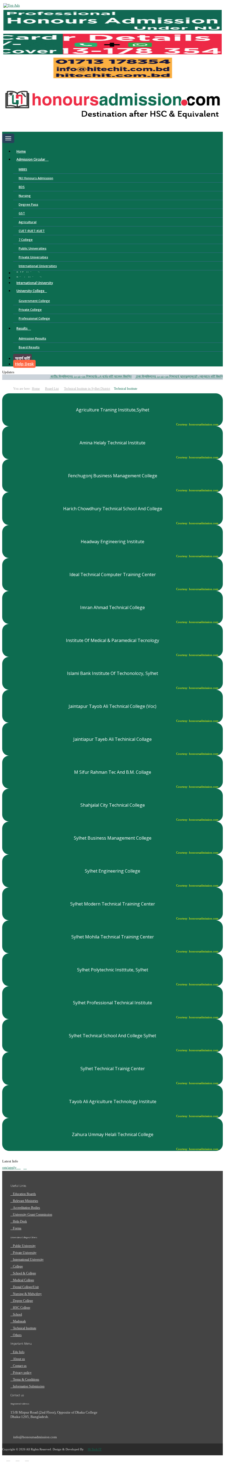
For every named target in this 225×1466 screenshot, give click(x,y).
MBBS (23, 169)
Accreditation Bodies (26, 1208)
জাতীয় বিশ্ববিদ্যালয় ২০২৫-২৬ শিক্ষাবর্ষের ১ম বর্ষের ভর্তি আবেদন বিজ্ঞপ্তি (81, 376)
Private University (24, 1253)
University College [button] (30, 290)
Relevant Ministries (25, 1201)
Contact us (20, 1366)
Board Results (29, 347)
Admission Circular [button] (31, 159)
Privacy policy (22, 1373)
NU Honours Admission (36, 178)
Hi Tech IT (95, 1449)
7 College (26, 239)
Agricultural (27, 222)
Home (21, 151)
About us (19, 1359)
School (17, 1314)
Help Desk (24, 363)
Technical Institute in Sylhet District (87, 389)
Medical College (23, 1280)
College (18, 1266)
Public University (24, 1246)
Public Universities (32, 248)
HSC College (21, 1308)
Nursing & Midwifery (27, 1294)
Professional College (34, 318)
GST (22, 213)
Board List (52, 389)
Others (17, 1335)
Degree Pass (28, 204)
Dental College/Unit (26, 1287)
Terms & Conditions (26, 1379)
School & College (24, 1273)
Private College (30, 309)
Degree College (23, 1301)
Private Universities (33, 257)
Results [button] (22, 328)
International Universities (38, 266)
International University (34, 283)
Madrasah (19, 1321)
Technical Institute (24, 1328)
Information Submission (28, 1386)
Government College (34, 301)
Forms (17, 1228)
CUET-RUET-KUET (32, 231)
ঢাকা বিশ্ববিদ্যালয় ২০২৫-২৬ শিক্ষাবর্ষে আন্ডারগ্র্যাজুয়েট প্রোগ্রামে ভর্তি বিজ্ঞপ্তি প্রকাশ (175, 376)
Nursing (25, 196)
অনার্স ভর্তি (22, 358)
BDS (22, 187)
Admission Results (32, 338)
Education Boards (24, 1194)
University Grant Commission (32, 1214)
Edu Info (18, 1352)
